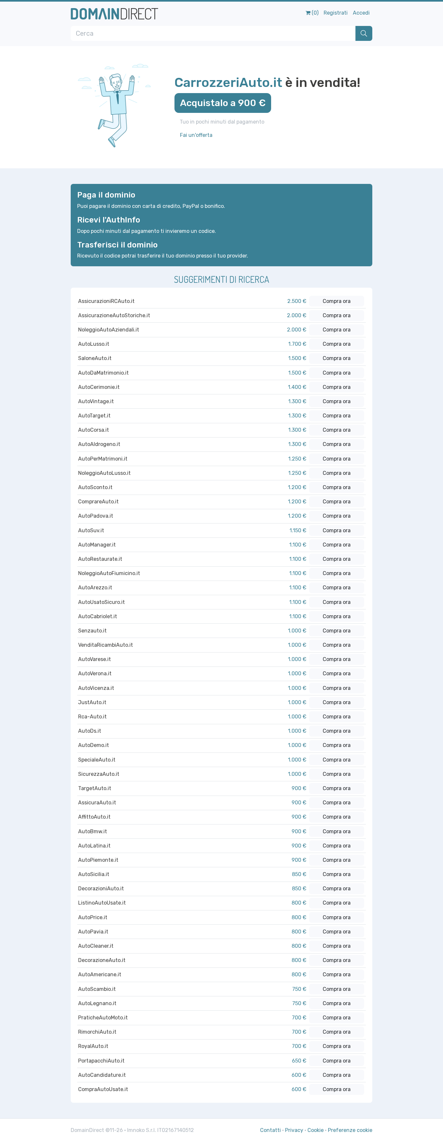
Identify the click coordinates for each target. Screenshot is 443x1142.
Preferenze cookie (350, 1130)
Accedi (361, 13)
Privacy (294, 1130)
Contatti (270, 1130)
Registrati (336, 13)
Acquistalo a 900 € (223, 102)
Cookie (315, 1130)
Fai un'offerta (196, 135)
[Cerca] (363, 33)
